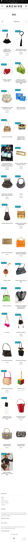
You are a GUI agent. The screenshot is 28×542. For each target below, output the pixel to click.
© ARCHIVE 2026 (14, 534)
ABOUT (2, 497)
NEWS (2, 499)
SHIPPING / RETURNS (5, 518)
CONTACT (3, 504)
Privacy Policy (5, 502)
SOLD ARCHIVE (4, 501)
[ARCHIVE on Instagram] (14, 538)
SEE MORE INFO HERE (5, 530)
